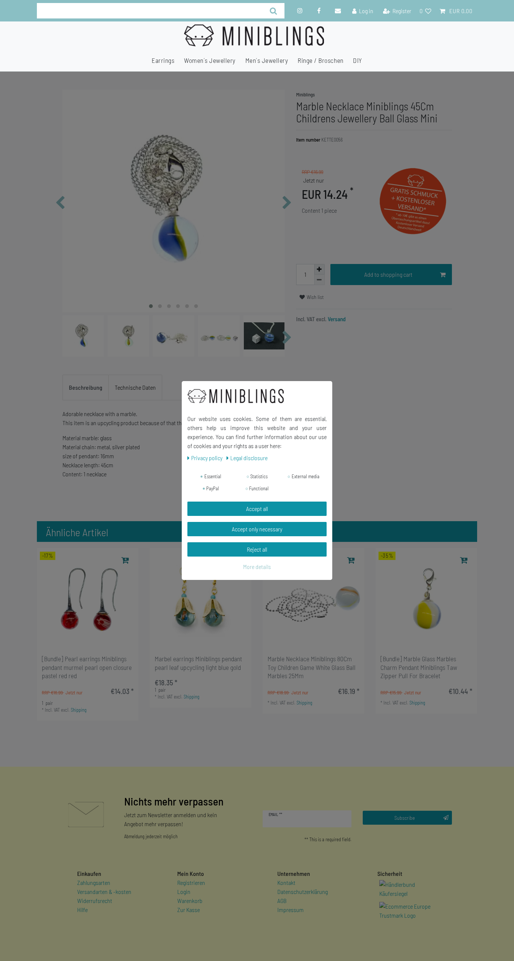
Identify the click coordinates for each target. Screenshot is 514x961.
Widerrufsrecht (94, 900)
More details (257, 566)
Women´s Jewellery (210, 60)
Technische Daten (135, 387)
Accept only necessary (257, 528)
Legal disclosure (249, 457)
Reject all (257, 549)
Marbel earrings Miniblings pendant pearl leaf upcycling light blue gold (198, 662)
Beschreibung (85, 387)
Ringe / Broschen (320, 60)
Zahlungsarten (93, 882)
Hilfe (82, 909)
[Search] (273, 10)
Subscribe (404, 818)
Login (183, 891)
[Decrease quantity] (319, 280)
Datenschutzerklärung (302, 891)
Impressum (290, 909)
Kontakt (286, 882)
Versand (336, 319)
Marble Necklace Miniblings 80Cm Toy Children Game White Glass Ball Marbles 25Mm (312, 667)
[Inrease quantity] (319, 269)
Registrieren (191, 882)
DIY (357, 60)
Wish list (315, 297)
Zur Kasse (188, 909)
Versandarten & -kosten (104, 891)
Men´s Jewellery (266, 60)
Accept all (257, 508)
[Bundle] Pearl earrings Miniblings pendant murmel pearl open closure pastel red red (87, 667)
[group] (87, 599)
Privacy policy (207, 457)
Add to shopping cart (388, 274)
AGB (282, 900)
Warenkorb (189, 900)
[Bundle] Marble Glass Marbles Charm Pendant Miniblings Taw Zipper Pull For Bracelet (418, 667)
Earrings (163, 60)
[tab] (85, 387)
